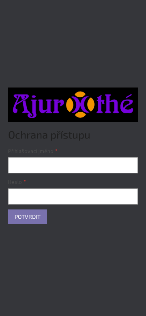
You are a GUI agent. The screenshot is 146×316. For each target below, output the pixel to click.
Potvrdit (28, 216)
